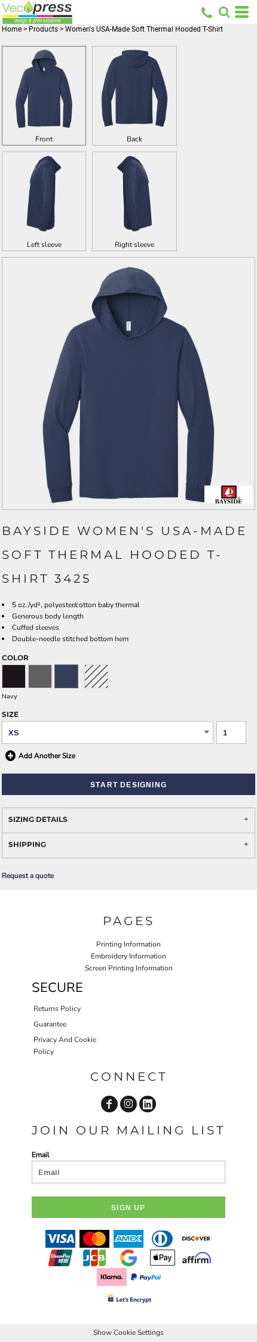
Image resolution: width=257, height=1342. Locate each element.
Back (134, 139)
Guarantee (49, 1024)
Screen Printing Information (129, 968)
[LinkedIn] (147, 1104)
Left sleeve (44, 244)
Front (44, 139)
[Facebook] (109, 1104)
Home (12, 29)
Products (43, 29)
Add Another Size (47, 755)
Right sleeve (134, 244)
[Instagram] (128, 1104)
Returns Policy (57, 1008)
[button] (224, 12)
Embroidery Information (128, 956)
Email (41, 1154)
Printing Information (128, 944)
